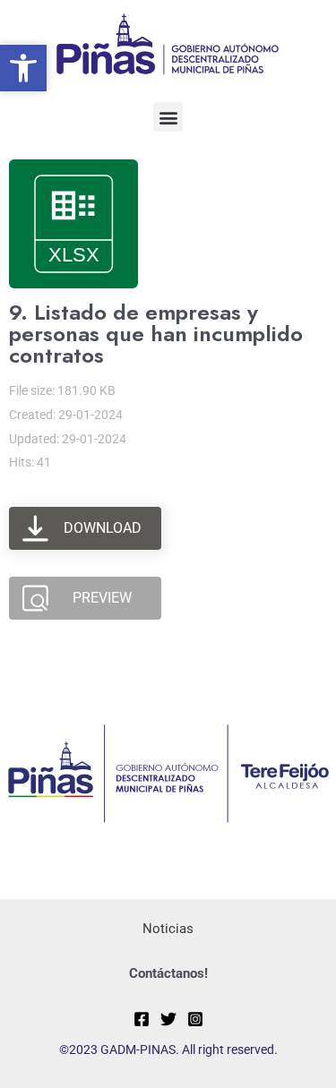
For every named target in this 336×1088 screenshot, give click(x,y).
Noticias (168, 929)
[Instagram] (195, 1019)
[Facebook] (142, 1019)
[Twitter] (168, 1019)
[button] (168, 117)
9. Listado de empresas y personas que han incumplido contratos (156, 333)
